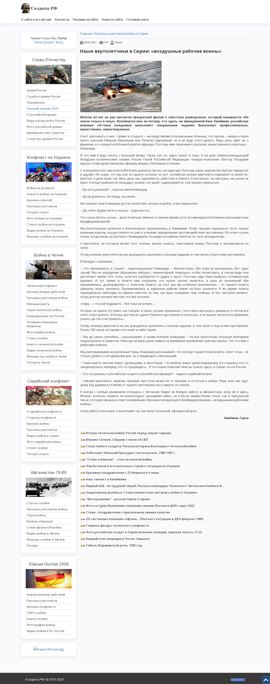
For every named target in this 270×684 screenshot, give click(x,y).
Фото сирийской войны (44, 442)
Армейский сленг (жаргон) (45, 133)
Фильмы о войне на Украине (47, 236)
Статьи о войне (38, 503)
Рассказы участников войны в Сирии (121, 34)
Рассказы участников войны (47, 298)
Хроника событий (39, 200)
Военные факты (38, 304)
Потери (32, 546)
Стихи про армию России (45, 139)
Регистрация (43, 42)
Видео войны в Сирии (43, 436)
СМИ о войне (36, 613)
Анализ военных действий (46, 595)
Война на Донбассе (40, 188)
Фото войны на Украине (44, 218)
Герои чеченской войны (44, 310)
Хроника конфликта (41, 607)
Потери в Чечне (38, 362)
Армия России (36, 90)
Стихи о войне (37, 338)
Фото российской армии (44, 127)
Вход (59, 42)
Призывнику (36, 102)
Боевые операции (40, 521)
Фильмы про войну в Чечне (47, 356)
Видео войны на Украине (45, 230)
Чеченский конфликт (42, 286)
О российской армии (41, 115)
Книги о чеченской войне (45, 344)
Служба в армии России (43, 96)
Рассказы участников (42, 206)
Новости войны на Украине (47, 194)
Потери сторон (38, 212)
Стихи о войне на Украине (46, 224)
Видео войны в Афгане (43, 533)
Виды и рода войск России (46, 121)
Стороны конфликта (41, 418)
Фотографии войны (41, 332)
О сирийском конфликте (44, 411)
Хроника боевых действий (46, 292)
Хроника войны (38, 424)
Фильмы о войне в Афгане (46, 539)
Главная (86, 34)
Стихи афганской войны (44, 527)
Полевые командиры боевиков (42, 324)
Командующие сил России (45, 316)
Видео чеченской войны (44, 350)
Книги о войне (37, 619)
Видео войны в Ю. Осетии (45, 631)
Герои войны (36, 515)
